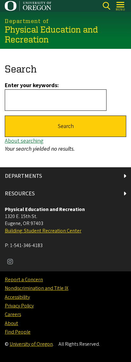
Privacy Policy (19, 305)
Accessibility (17, 297)
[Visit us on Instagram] (10, 262)
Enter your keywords (31, 85)
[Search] (106, 6)
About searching (24, 141)
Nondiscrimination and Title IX (36, 288)
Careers (13, 314)
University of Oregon (31, 344)
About (11, 323)
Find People (18, 332)
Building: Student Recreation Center (43, 230)
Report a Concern (24, 279)
